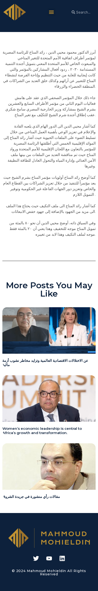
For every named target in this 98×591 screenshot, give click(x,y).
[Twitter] (36, 558)
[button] (51, 12)
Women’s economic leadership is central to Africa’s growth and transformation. (42, 430)
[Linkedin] (62, 558)
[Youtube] (49, 558)
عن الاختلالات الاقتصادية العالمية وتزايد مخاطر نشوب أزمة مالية (45, 362)
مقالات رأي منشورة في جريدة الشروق (31, 496)
